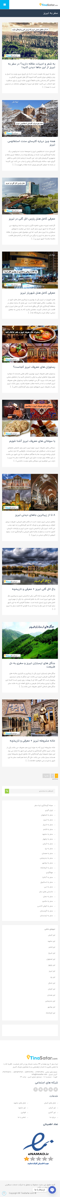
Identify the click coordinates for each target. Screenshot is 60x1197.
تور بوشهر (51, 1007)
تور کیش (51, 935)
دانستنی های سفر (46, 892)
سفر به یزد (49, 848)
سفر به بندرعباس (46, 858)
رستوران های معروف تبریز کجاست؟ (34, 367)
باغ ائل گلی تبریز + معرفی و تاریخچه (33, 589)
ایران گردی (49, 810)
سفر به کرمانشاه (46, 868)
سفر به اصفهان (47, 815)
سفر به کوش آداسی (45, 906)
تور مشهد (51, 941)
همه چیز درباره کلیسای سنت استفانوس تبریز (31, 143)
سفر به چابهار (48, 839)
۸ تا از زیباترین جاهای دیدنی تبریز (35, 515)
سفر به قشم (48, 829)
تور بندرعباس (50, 1001)
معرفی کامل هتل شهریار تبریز (37, 293)
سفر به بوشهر (47, 863)
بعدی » (46, 776)
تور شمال (51, 983)
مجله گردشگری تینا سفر (43, 805)
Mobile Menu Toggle (4, 4)
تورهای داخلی (50, 929)
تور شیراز (51, 953)
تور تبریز (52, 971)
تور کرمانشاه (50, 1013)
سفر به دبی (48, 887)
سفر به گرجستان (46, 911)
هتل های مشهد (20, 1103)
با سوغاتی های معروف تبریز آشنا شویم (32, 441)
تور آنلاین (52, 1112)
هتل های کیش (50, 1103)
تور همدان (51, 995)
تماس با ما (22, 1117)
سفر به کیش (48, 844)
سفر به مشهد (47, 834)
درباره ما (53, 1117)
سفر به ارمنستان (46, 915)
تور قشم (52, 947)
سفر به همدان (47, 853)
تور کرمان (51, 989)
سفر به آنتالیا (47, 877)
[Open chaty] (52, 1190)
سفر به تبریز (48, 820)
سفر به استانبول (46, 882)
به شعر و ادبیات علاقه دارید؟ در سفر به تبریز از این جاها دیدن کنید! (31, 65)
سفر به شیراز (48, 824)
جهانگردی (49, 872)
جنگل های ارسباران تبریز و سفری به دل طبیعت (32, 665)
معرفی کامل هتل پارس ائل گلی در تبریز (32, 219)
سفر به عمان (48, 896)
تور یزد (52, 977)
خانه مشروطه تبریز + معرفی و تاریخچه (32, 741)
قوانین (23, 1112)
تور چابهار (51, 965)
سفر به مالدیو (47, 901)
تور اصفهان (50, 959)
